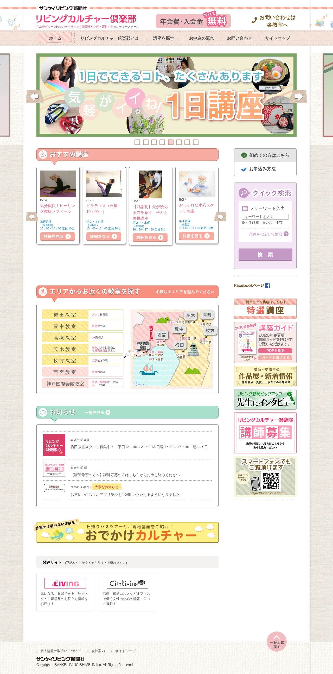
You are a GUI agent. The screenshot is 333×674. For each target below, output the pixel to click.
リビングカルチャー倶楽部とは (109, 38)
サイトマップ (277, 38)
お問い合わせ (239, 38)
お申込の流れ (201, 38)
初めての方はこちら (269, 155)
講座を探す (163, 38)
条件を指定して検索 (265, 234)
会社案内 (98, 651)
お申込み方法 (262, 168)
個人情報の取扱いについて (60, 651)
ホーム (55, 38)
